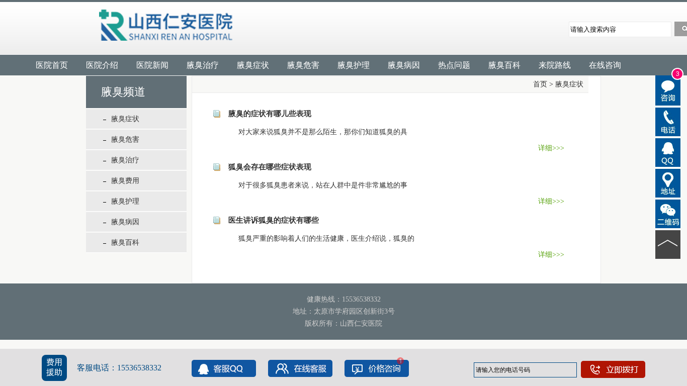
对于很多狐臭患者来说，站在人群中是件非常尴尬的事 (315, 185)
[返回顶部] (668, 244)
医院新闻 (152, 65)
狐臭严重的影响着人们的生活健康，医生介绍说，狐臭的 (319, 238)
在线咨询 (605, 65)
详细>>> (551, 148)
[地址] (668, 182)
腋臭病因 (404, 65)
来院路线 (555, 65)
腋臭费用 (125, 180)
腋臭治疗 (203, 65)
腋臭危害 (303, 65)
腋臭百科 (504, 65)
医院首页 (52, 65)
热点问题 (454, 65)
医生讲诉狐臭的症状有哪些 (273, 220)
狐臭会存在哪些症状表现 (269, 167)
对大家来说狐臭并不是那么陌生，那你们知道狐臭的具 (315, 132)
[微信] (668, 213)
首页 (540, 84)
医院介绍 (102, 65)
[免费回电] (668, 121)
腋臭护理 (353, 65)
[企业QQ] (668, 152)
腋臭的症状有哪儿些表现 (269, 114)
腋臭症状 (253, 65)
